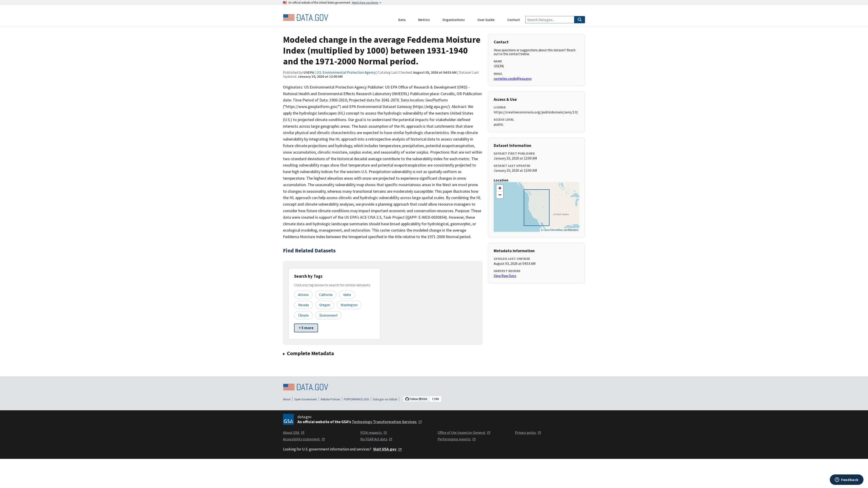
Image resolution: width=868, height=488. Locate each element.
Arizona (303, 295)
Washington (349, 305)
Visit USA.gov (385, 449)
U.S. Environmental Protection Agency (346, 72)
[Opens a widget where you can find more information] (846, 480)
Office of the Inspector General (462, 432)
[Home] (305, 17)
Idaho (347, 295)
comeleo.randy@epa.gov (513, 78)
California (326, 295)
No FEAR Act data (374, 439)
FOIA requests (371, 432)
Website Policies (330, 399)
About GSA (291, 432)
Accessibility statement (302, 439)
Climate (303, 315)
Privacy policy (526, 432)
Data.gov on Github (385, 399)
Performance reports (454, 439)
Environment (328, 315)
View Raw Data (505, 275)
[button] (499, 188)
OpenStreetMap (553, 230)
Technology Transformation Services (384, 421)
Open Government (305, 399)
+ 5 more (306, 327)
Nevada (303, 305)
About (286, 399)
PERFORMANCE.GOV (356, 399)
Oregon (324, 305)
